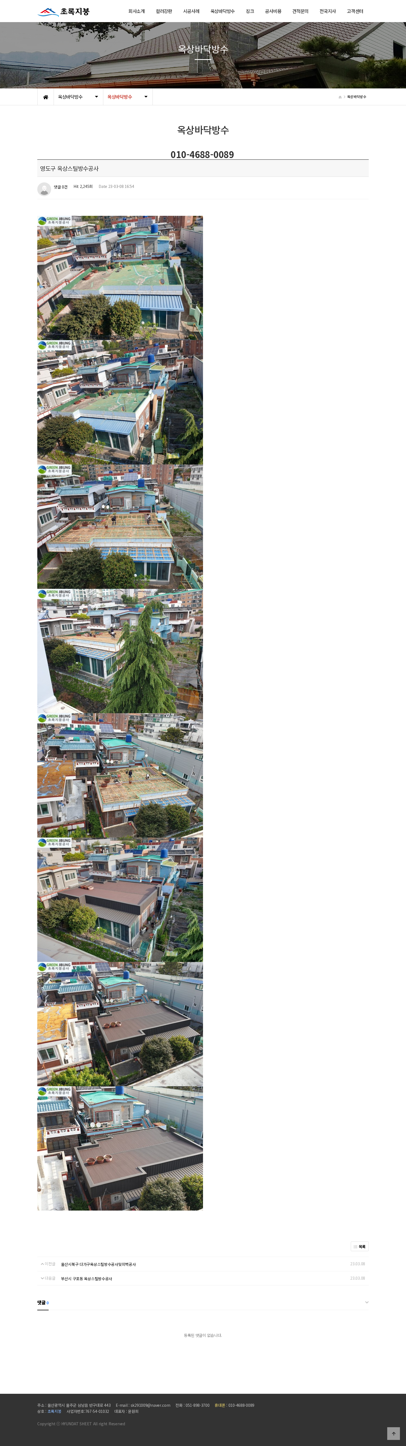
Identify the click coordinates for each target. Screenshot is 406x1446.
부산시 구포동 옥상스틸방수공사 (86, 1278)
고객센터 (355, 11)
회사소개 (136, 11)
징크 (250, 11)
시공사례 (191, 11)
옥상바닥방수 (222, 11)
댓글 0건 (61, 187)
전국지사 (328, 11)
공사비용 (273, 11)
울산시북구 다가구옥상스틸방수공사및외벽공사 (98, 1264)
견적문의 (300, 11)
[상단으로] (393, 1433)
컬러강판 (164, 11)
